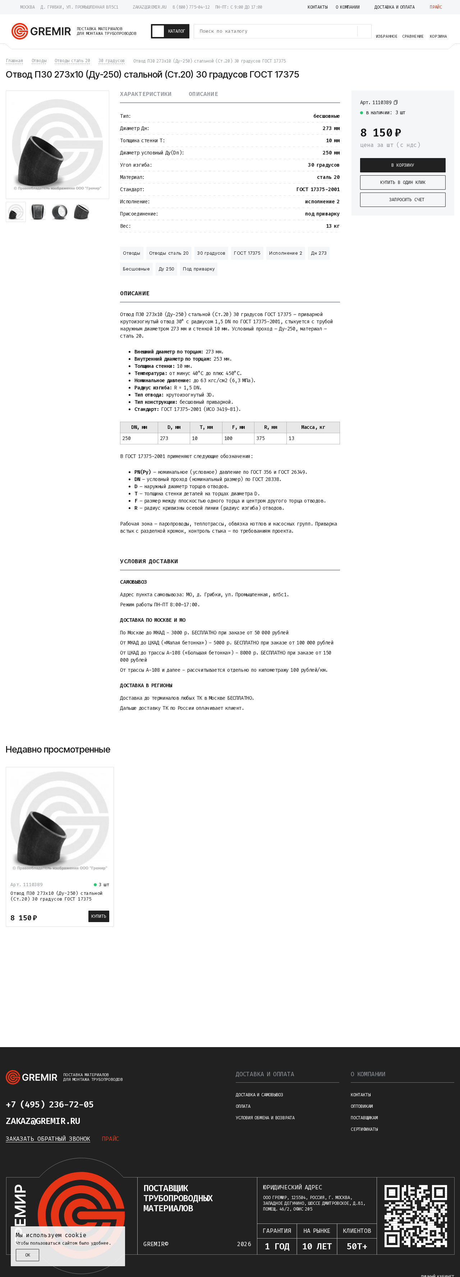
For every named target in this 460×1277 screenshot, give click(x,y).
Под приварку (199, 269)
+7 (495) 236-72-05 (49, 1104)
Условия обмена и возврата (265, 1118)
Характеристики (145, 94)
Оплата (243, 1106)
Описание (203, 94)
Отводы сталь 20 (169, 253)
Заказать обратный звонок (48, 1139)
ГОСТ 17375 (247, 253)
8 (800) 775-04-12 (191, 7)
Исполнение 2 (285, 253)
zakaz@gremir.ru (150, 7)
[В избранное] (442, 102)
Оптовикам (362, 1106)
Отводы (131, 253)
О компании (368, 1074)
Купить (98, 916)
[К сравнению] (429, 102)
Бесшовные (136, 269)
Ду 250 (166, 269)
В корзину (402, 165)
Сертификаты (364, 1129)
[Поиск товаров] (364, 31)
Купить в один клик (403, 182)
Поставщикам (364, 1118)
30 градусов (211, 253)
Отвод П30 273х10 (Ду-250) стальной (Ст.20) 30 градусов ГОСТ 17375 (56, 896)
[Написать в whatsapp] (132, 1104)
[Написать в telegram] (115, 1104)
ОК (27, 1255)
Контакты (360, 1095)
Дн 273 (319, 253)
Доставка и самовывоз (259, 1095)
